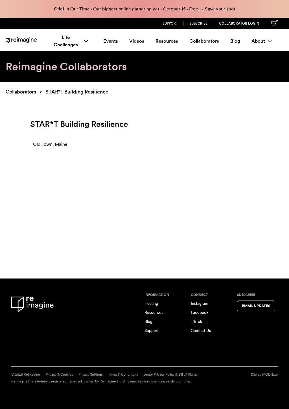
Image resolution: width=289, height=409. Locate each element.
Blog (235, 41)
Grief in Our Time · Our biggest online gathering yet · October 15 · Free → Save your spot (144, 9)
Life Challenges (66, 40)
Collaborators (204, 41)
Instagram (199, 303)
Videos (136, 41)
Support (170, 23)
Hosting (151, 303)
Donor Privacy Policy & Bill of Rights (170, 375)
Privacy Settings (90, 375)
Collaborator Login (239, 23)
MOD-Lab (270, 375)
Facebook (199, 312)
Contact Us (201, 330)
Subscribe (198, 23)
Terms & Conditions (123, 375)
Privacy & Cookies (59, 375)
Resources (167, 41)
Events (110, 41)
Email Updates (256, 306)
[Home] (21, 40)
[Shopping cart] (274, 22)
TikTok (196, 321)
